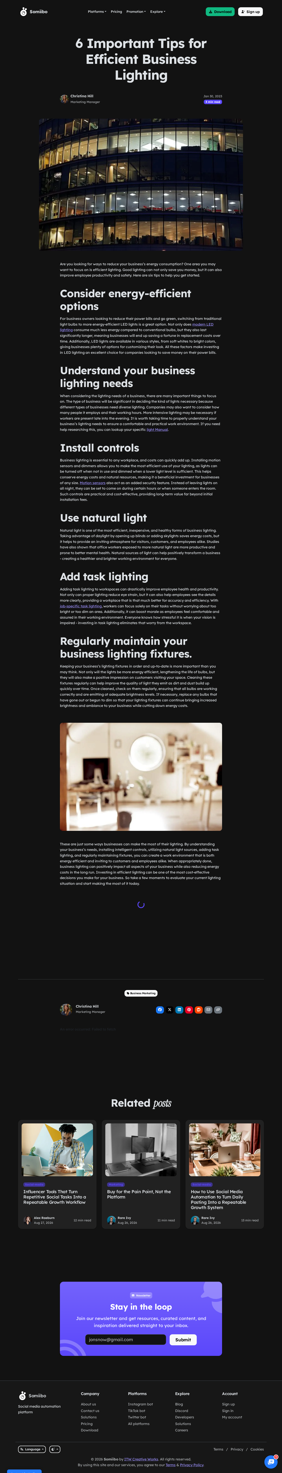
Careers (181, 1430)
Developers (184, 1417)
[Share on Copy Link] (218, 1010)
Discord (181, 1410)
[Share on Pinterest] (189, 1010)
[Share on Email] (208, 1010)
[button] (220, 11)
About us (88, 1404)
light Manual (157, 429)
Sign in (228, 1410)
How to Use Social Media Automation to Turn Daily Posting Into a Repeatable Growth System (218, 1199)
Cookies (257, 1449)
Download (89, 1430)
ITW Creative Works (141, 1459)
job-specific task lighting (81, 606)
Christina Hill (81, 96)
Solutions (89, 1417)
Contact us (90, 1410)
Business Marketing (143, 993)
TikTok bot (136, 1410)
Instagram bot (140, 1404)
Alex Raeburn (44, 1218)
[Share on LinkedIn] (179, 1010)
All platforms (139, 1423)
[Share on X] (170, 1010)
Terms (218, 1449)
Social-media (34, 1184)
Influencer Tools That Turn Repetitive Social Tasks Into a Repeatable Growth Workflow (54, 1197)
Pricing (87, 1423)
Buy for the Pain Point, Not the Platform (139, 1194)
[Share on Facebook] (160, 1010)
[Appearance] (54, 1449)
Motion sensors (93, 483)
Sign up (228, 1404)
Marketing (116, 1184)
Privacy (237, 1449)
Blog (179, 1404)
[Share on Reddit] (199, 1010)
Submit (183, 1339)
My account (232, 1417)
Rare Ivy (124, 1218)
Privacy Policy (191, 1465)
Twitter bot (137, 1417)
